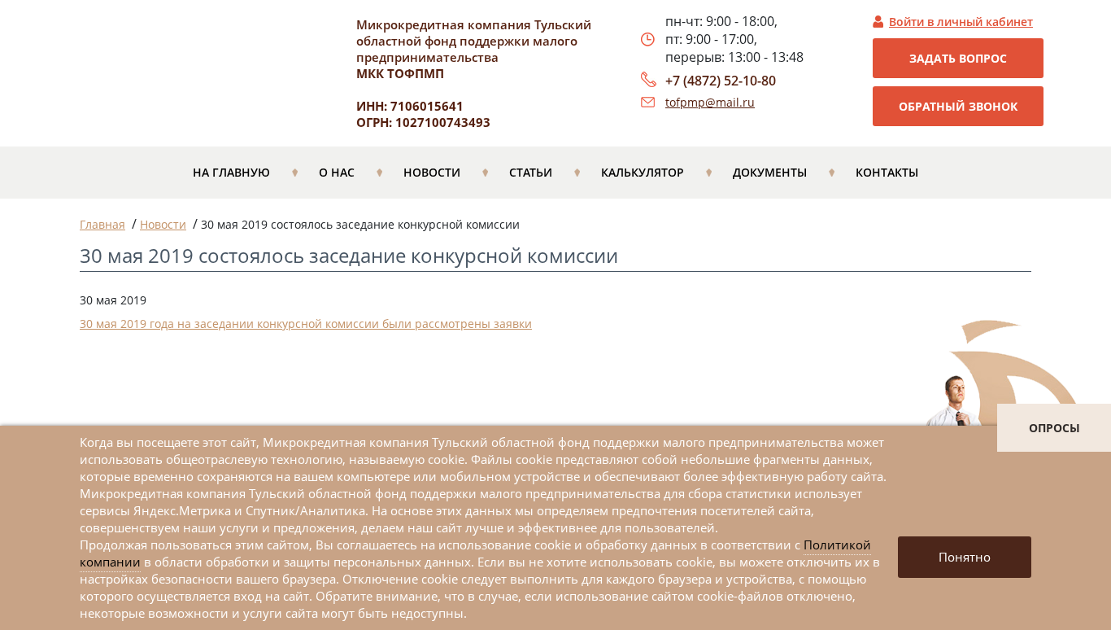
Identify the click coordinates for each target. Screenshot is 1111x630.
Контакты (887, 172)
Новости (431, 172)
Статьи (530, 172)
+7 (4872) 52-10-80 (720, 81)
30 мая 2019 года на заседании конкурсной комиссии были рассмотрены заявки (306, 323)
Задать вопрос (958, 58)
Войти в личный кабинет (961, 21)
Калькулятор (642, 172)
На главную (231, 172)
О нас (337, 172)
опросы (1054, 427)
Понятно (965, 557)
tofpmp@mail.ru (710, 102)
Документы (770, 172)
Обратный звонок (958, 106)
